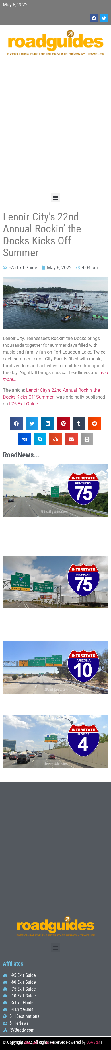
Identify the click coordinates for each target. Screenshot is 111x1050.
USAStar (93, 1042)
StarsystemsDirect (39, 1042)
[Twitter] (104, 18)
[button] (55, 197)
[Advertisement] (55, 125)
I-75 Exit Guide (23, 404)
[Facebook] (94, 18)
